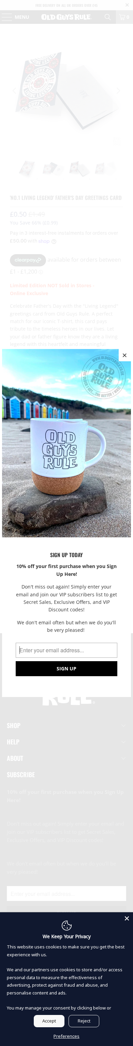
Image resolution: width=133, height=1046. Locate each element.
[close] (125, 355)
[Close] (126, 918)
